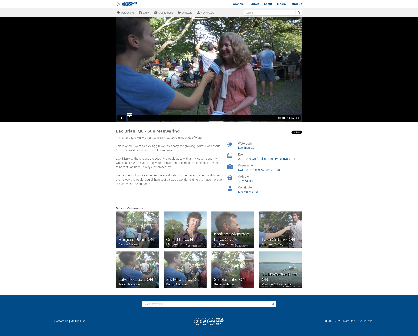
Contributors (207, 12)
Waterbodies (127, 12)
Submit (254, 4)
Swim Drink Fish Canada (357, 321)
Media (281, 4)
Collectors (187, 12)
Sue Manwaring (248, 191)
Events (146, 12)
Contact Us (61, 321)
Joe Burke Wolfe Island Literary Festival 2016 (267, 158)
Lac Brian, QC (246, 147)
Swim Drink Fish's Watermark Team (260, 169)
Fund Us (296, 4)
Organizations (165, 12)
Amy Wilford (246, 180)
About (268, 4)
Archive (238, 4)
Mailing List (77, 321)
